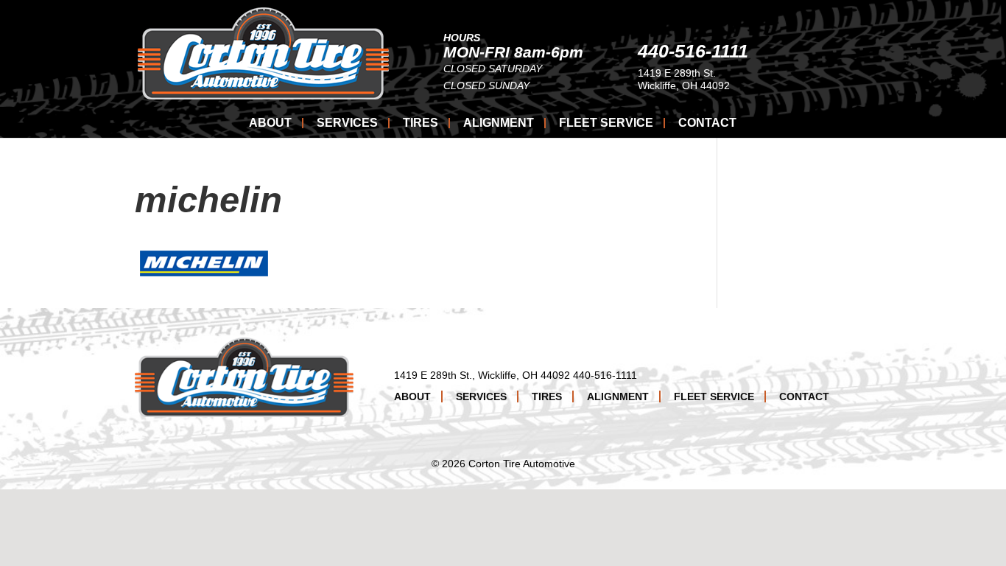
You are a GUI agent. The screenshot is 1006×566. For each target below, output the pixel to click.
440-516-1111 (693, 51)
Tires (420, 123)
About (270, 123)
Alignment (498, 123)
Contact (707, 123)
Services (347, 123)
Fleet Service (606, 123)
